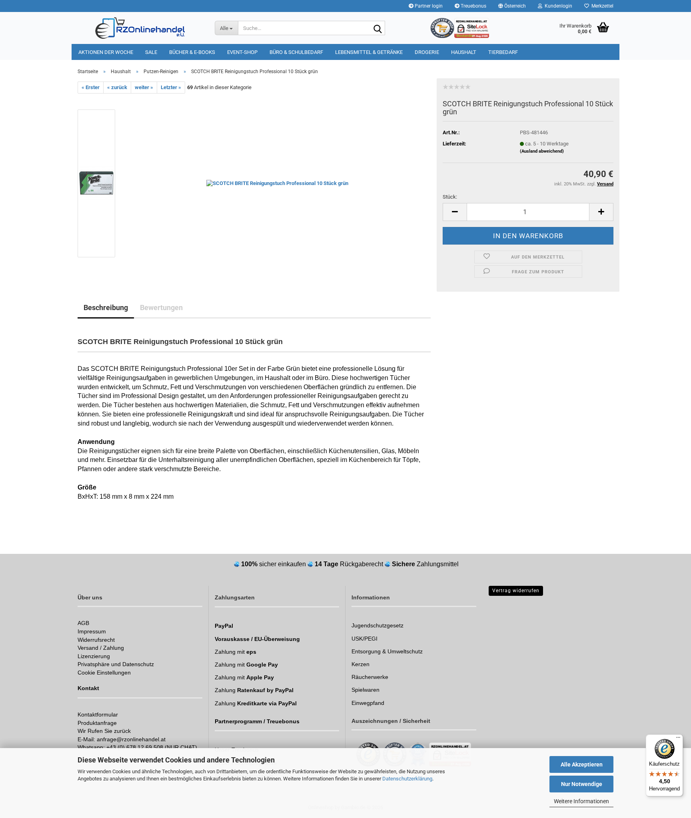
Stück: (450, 197)
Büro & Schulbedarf (296, 52)
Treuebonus (472, 6)
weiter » (144, 87)
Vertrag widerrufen (515, 590)
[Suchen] (377, 28)
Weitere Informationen (581, 801)
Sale (151, 52)
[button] (512, 6)
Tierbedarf (503, 52)
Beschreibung (106, 307)
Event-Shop (242, 52)
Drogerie (427, 52)
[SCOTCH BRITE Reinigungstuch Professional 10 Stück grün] (277, 183)
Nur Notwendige (581, 784)
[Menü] (678, 739)
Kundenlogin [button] (557, 6)
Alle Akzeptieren (582, 764)
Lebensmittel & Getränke (369, 52)
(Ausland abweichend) (542, 151)
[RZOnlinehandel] (140, 28)
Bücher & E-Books (192, 52)
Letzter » (171, 87)
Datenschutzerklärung (407, 779)
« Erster (91, 87)
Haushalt (463, 52)
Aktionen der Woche (105, 52)
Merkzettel (601, 6)
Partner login (428, 6)
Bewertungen (161, 307)
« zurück (117, 87)
